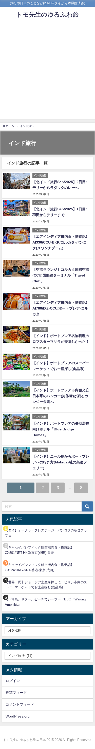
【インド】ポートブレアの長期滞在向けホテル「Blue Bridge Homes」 (60, 429)
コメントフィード (20, 704)
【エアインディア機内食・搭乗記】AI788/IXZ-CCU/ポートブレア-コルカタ (60, 308)
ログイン (13, 681)
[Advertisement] (47, 71)
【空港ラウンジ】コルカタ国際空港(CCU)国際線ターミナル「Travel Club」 (60, 275)
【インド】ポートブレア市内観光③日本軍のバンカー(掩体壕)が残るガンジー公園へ (60, 395)
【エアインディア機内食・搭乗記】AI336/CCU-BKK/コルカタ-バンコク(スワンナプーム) (60, 242)
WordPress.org (18, 716)
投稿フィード (16, 692)
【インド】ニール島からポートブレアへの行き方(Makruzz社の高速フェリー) (60, 462)
